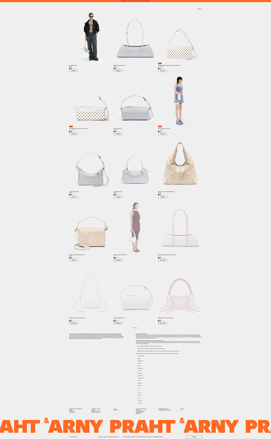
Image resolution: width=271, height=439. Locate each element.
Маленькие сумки (104, 334)
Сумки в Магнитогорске (97, 338)
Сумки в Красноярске (88, 334)
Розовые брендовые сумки (114, 337)
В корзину (73, 70)
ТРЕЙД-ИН (138, 413)
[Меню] (2, 4)
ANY (138, 346)
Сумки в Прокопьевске (114, 335)
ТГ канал (182, 408)
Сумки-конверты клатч (104, 335)
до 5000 (90, 338)
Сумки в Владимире (87, 337)
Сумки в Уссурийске (96, 334)
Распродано (118, 260)
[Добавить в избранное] (79, 71)
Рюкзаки (71, 411)
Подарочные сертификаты (75, 408)
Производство (139, 412)
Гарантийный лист (140, 411)
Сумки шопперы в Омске (117, 333)
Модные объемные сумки (96, 337)
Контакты (116, 410)
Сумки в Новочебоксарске (83, 338)
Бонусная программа (141, 408)
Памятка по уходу (95, 411)
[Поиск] (6, 4)
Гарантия (138, 410)
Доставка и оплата (95, 408)
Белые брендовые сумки (87, 333)
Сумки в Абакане (95, 333)
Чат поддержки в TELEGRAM (164, 410)
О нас (115, 408)
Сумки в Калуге (112, 336)
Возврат (93, 410)
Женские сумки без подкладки (105, 333)
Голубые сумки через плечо (81, 335)
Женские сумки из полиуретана (78, 336)
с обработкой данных (157, 436)
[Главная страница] (135, 4)
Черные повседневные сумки (94, 335)
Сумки (70, 410)
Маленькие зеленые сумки (90, 336)
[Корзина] (269, 4)
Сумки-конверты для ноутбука (75, 333)
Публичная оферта (95, 412)
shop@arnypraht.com (163, 408)
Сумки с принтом (105, 337)
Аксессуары (72, 412)
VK (180, 410)
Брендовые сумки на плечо (77, 337)
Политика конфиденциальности (111, 436)
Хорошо (194, 436)
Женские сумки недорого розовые (76, 334)
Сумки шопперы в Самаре (113, 334)
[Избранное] (260, 4)
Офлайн (74, 197)
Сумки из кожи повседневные (102, 336)
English (100, 436)
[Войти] (265, 4)
